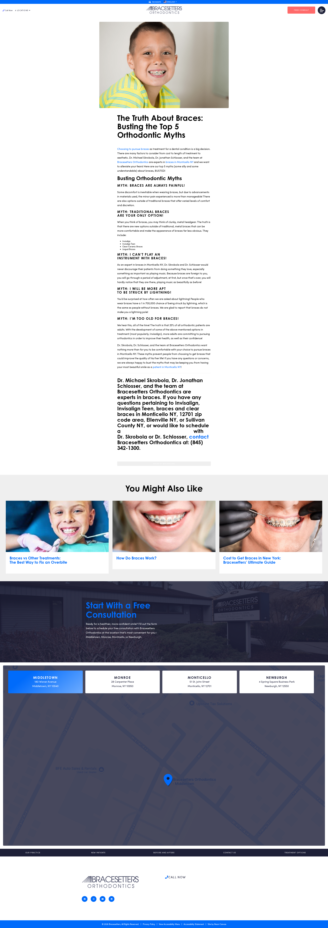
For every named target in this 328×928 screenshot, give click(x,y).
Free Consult (301, 10)
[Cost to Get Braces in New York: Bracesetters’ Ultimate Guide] (270, 526)
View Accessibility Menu (169, 924)
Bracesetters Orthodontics (132, 162)
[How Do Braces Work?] (163, 526)
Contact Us (229, 852)
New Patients (98, 852)
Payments (156, 2)
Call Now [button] (9, 10)
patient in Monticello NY (167, 367)
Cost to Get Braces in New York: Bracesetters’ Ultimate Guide (252, 560)
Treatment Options (295, 852)
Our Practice (32, 852)
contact (199, 437)
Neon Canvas (220, 924)
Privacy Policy (149, 924)
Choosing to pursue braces (133, 149)
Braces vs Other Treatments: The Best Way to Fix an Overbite (38, 560)
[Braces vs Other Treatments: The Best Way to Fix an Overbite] (57, 526)
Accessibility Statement (194, 924)
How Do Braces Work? (136, 558)
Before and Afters (164, 852)
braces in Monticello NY (179, 162)
